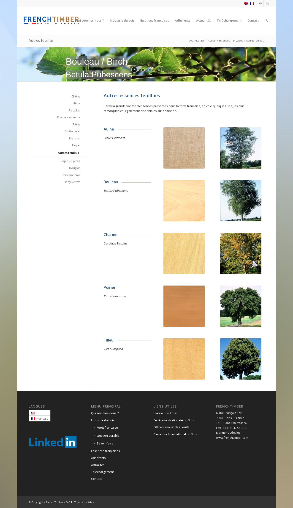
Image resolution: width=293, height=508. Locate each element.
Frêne (77, 124)
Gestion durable (108, 435)
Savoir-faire (105, 443)
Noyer (76, 145)
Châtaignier (73, 131)
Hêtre (77, 103)
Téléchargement (102, 472)
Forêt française (107, 427)
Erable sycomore (69, 117)
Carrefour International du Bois (175, 434)
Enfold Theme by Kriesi (80, 502)
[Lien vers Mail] (260, 3)
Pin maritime (72, 175)
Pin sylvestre (72, 182)
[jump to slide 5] (153, 70)
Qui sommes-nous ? (105, 413)
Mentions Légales (228, 432)
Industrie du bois (102, 420)
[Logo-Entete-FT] (51, 20)
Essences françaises (105, 451)
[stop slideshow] (159, 70)
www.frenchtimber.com (232, 438)
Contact (96, 479)
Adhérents (98, 458)
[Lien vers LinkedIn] (267, 3)
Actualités (98, 465)
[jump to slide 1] (140, 70)
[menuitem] (90, 20)
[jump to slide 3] (146, 70)
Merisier (75, 138)
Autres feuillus (41, 40)
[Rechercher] (266, 20)
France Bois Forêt (165, 413)
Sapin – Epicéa (70, 161)
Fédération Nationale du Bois (174, 420)
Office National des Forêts (172, 427)
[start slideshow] (134, 70)
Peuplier (75, 110)
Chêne (76, 96)
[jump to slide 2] (143, 70)
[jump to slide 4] (149, 70)
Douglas (75, 168)
